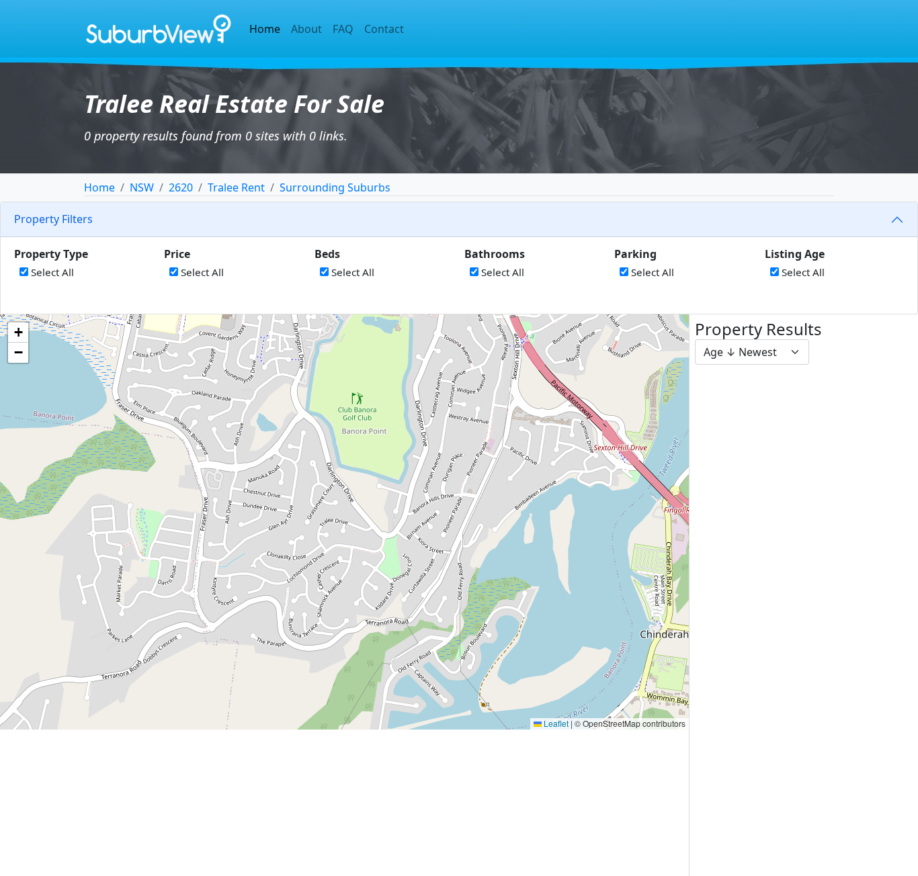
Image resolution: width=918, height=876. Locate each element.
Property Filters (53, 219)
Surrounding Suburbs (335, 187)
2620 (181, 187)
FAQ (343, 28)
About (306, 28)
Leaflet (555, 723)
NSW (142, 187)
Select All (51, 272)
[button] (18, 332)
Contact (384, 28)
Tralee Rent (236, 187)
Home (264, 28)
